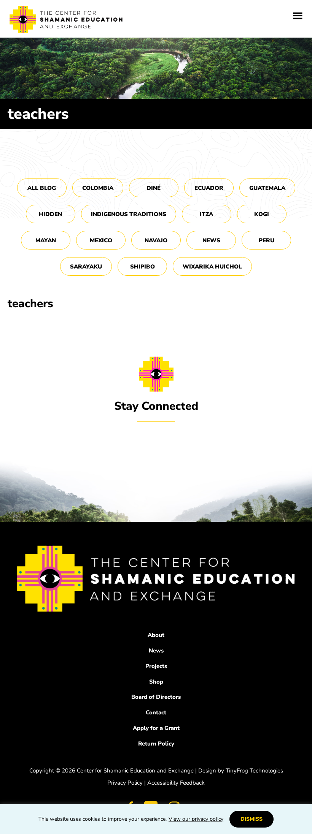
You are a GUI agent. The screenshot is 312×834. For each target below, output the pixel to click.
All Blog (41, 188)
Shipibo (142, 266)
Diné (153, 188)
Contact (156, 712)
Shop (156, 682)
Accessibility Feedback (176, 783)
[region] (156, 819)
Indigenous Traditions (128, 214)
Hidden (50, 214)
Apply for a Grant (156, 728)
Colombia (97, 188)
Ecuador (208, 188)
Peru (266, 240)
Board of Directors (156, 697)
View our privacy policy (196, 819)
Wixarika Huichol (212, 266)
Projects (156, 666)
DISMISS (251, 819)
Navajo (156, 240)
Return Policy (156, 743)
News (211, 240)
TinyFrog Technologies (254, 770)
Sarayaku (86, 266)
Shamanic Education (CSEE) (67, 21)
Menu (297, 16)
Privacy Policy (125, 783)
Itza (206, 214)
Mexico (101, 240)
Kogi (261, 214)
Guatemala (267, 188)
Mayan (45, 240)
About (156, 635)
